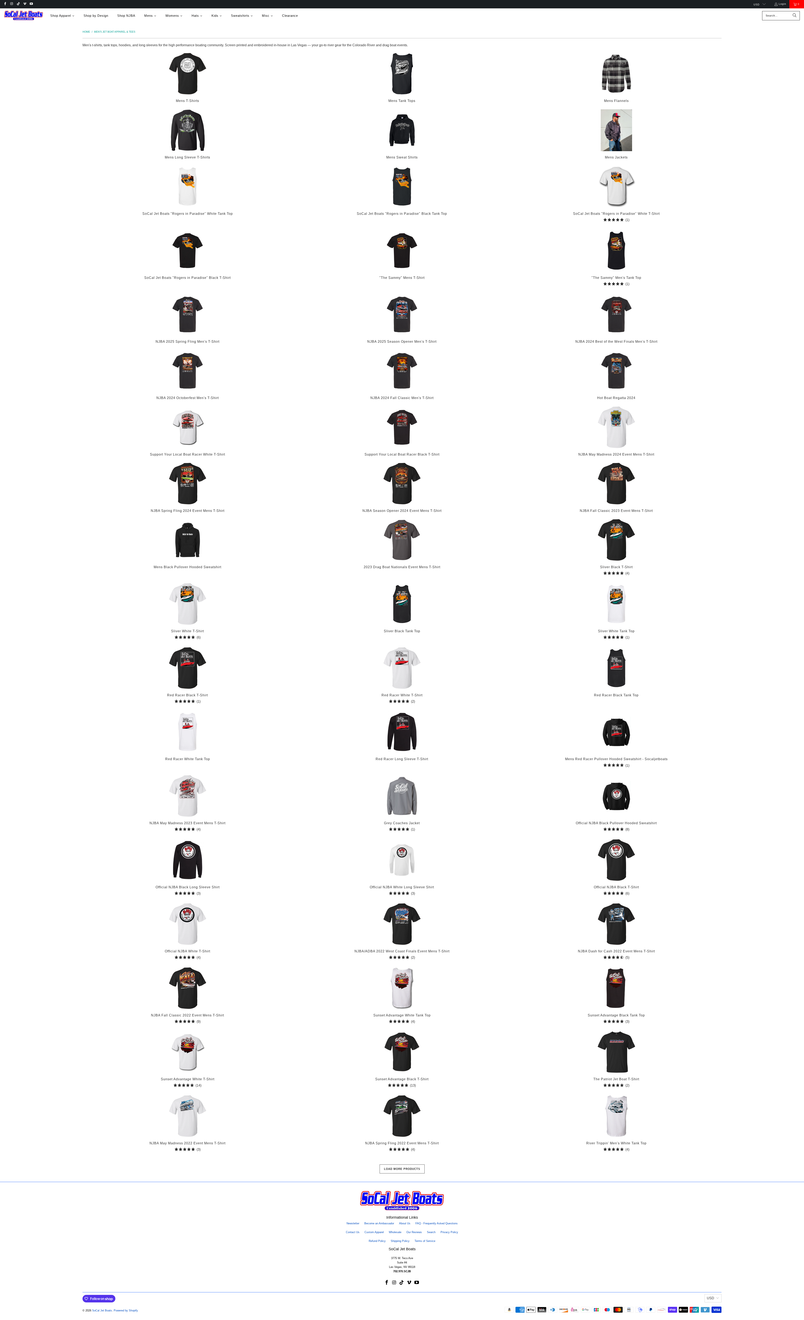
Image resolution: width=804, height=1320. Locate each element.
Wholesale (395, 1232)
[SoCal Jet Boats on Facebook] (5, 4)
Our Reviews (414, 1232)
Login (782, 4)
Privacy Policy (449, 1232)
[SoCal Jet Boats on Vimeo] (24, 4)
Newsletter (353, 1223)
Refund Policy (377, 1241)
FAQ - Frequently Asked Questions (436, 1223)
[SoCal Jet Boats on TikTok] (18, 4)
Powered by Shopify (126, 1310)
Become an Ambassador (379, 1223)
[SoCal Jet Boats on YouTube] (31, 4)
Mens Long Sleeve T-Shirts (187, 134)
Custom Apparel (374, 1232)
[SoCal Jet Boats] (23, 15)
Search (431, 1232)
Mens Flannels (616, 78)
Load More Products (402, 1169)
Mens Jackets (616, 134)
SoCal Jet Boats (102, 1310)
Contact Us (352, 1232)
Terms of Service (425, 1241)
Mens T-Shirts (187, 78)
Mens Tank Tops (402, 78)
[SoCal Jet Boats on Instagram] (11, 4)
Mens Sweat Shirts (402, 134)
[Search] (794, 15)
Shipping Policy (400, 1241)
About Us (404, 1223)
